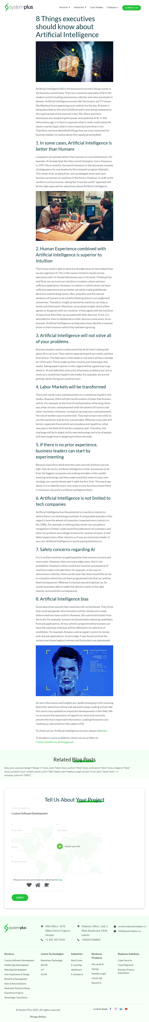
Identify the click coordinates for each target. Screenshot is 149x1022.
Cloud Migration (125, 965)
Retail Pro (96, 983)
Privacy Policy (38, 1016)
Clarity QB (97, 978)
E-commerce (77, 974)
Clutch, (40, 742)
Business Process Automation (126, 971)
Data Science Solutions (15, 983)
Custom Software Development (19, 960)
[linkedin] (121, 1009)
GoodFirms (50, 742)
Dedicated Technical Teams (17, 988)
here (104, 730)
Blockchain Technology (52, 960)
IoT (42, 969)
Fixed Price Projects (13, 993)
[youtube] (126, 1009)
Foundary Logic (99, 973)
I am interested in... (21, 808)
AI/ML (44, 974)
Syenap (95, 969)
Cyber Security (125, 960)
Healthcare (76, 969)
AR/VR (44, 965)
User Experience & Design (16, 974)
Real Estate (76, 960)
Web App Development (15, 969)
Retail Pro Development (15, 979)
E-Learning (76, 965)
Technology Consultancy (16, 997)
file (58, 841)
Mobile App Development (16, 965)
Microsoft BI (98, 964)
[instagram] (116, 1009)
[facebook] (110, 1009)
